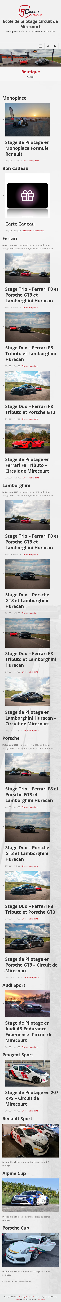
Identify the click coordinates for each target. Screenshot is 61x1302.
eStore (18, 1299)
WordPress (41, 1299)
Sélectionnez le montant (33, 230)
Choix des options (31, 160)
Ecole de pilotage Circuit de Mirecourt (30, 23)
